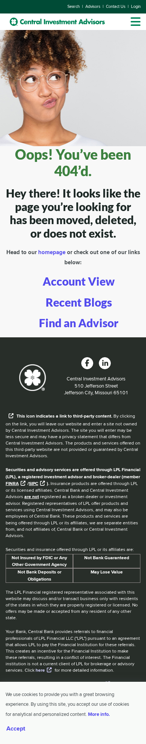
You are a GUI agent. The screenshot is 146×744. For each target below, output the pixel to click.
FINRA (12, 483)
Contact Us (115, 6)
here (40, 670)
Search (73, 6)
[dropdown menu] (135, 21)
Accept (15, 728)
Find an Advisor (78, 322)
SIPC (33, 483)
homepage (52, 252)
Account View (79, 281)
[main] (73, 241)
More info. (99, 714)
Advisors (92, 6)
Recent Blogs (79, 302)
